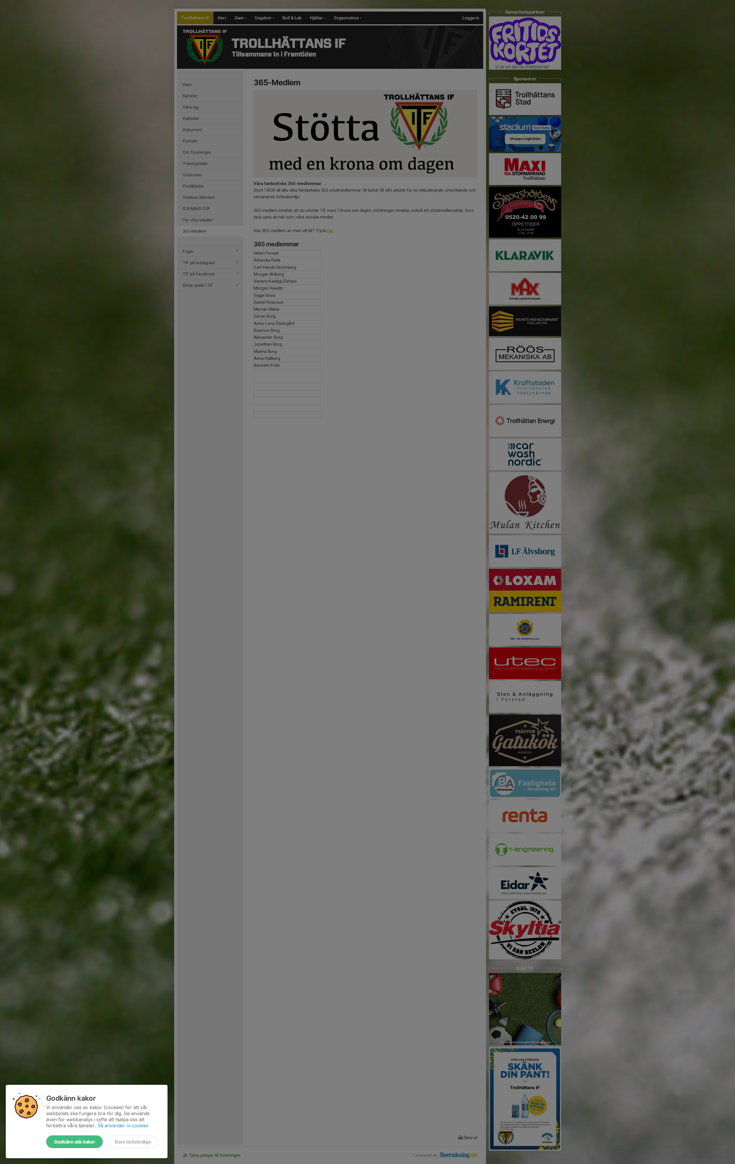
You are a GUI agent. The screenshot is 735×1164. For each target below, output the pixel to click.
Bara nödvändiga (132, 1142)
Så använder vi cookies (122, 1125)
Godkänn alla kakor (74, 1142)
